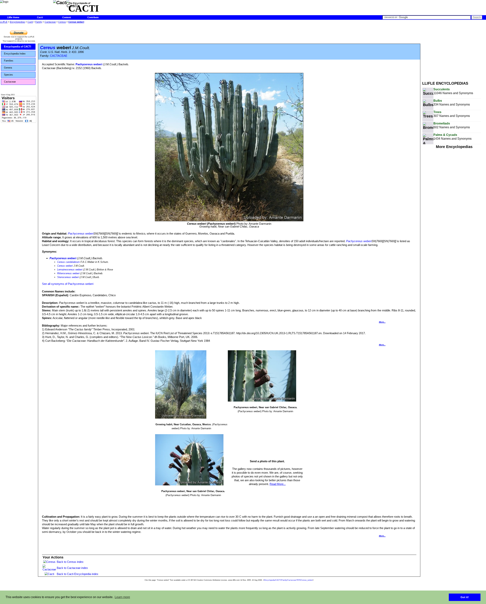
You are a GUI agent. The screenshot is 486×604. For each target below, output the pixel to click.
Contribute (93, 17)
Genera (8, 67)
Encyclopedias (17, 22)
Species (8, 74)
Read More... (278, 484)
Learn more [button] (122, 597)
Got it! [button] (465, 597)
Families (8, 60)
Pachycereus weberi (89, 64)
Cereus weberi (76, 22)
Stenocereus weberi (68, 277)
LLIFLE (3, 22)
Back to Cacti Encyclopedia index (77, 574)
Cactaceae (50, 22)
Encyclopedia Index (15, 53)
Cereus (62, 22)
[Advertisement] (454, 50)
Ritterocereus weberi (68, 273)
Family (38, 22)
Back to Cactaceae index (72, 567)
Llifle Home (13, 17)
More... (382, 322)
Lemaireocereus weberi (69, 269)
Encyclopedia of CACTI (17, 46)
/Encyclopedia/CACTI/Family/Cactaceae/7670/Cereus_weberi (288, 580)
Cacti (40, 17)
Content (66, 17)
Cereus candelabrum (68, 262)
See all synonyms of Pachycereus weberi (67, 283)
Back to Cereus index (70, 561)
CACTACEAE (58, 55)
